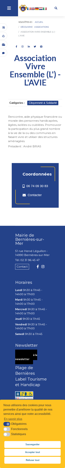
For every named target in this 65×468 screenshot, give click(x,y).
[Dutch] (41, 8)
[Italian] (45, 8)
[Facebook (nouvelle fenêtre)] (38, 266)
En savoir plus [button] (13, 418)
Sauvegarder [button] (32, 444)
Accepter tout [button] (32, 452)
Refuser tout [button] (32, 460)
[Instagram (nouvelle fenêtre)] (42, 266)
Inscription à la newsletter (26, 357)
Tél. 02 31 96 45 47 (27, 260)
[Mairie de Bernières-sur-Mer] (25, 8)
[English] (33, 8)
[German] (37, 8)
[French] (29, 8)
